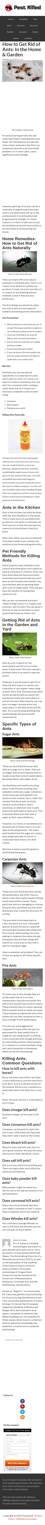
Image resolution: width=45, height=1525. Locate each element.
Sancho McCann (28, 886)
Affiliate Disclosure (26, 1518)
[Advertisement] (22, 106)
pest (22, 8)
